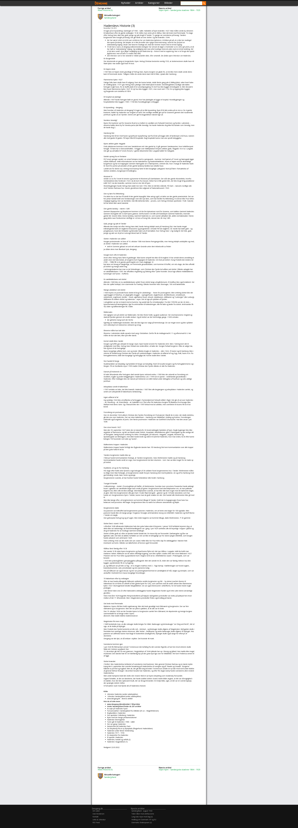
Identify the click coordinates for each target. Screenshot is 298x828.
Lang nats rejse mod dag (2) (142, 817)
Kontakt (95, 817)
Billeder (168, 2)
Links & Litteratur (99, 819)
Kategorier (154, 2)
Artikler (139, 2)
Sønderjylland (110, 18)
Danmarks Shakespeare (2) (141, 822)
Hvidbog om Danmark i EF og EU (143, 819)
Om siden (96, 811)
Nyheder (125, 2)
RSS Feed (96, 822)
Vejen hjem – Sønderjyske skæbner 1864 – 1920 (179, 10)
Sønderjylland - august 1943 (141, 811)
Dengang (101, 3)
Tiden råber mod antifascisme (142, 814)
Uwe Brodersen (98, 814)
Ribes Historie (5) (105, 10)
